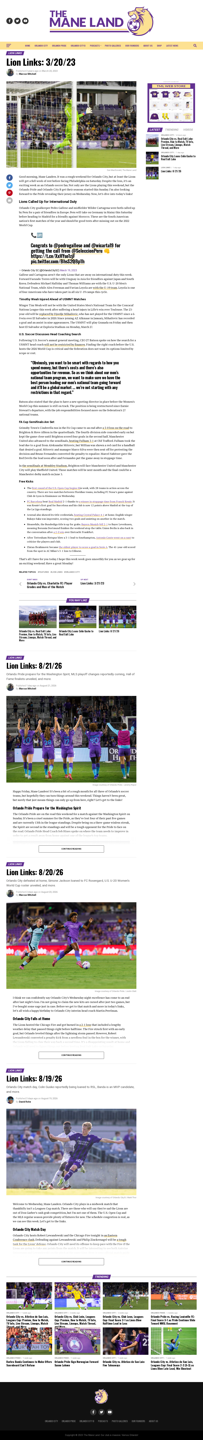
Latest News (172, 45)
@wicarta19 (102, 245)
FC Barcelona (34, 501)
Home (27, 45)
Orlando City (41, 45)
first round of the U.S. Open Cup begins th (56, 488)
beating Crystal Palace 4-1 (89, 515)
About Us (147, 45)
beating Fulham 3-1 (81, 441)
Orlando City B (78, 45)
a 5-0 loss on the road (115, 428)
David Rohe (25, 1102)
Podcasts (95, 45)
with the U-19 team (105, 287)
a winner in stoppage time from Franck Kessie (105, 501)
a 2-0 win (58, 532)
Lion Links (57, 572)
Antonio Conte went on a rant (113, 537)
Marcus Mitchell (27, 74)
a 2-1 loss (85, 1025)
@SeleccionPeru (87, 250)
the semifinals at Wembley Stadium (44, 465)
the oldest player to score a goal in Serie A (83, 547)
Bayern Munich (90, 524)
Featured (44, 572)
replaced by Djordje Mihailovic (58, 314)
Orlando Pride (59, 45)
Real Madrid (55, 501)
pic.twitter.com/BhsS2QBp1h (57, 261)
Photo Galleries (113, 45)
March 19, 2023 (68, 270)
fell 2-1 (103, 524)
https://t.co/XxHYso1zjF (53, 255)
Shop (159, 45)
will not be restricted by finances (64, 344)
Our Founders (132, 45)
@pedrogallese (68, 245)
